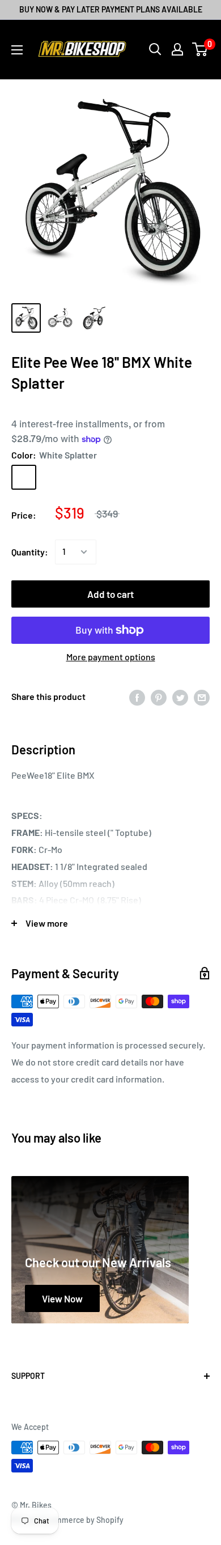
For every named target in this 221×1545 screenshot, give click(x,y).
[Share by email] (202, 697)
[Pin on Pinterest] (159, 697)
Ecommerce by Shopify (83, 1520)
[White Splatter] (24, 477)
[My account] (177, 49)
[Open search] (155, 49)
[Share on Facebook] (137, 697)
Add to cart (110, 594)
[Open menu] (17, 49)
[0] (200, 49)
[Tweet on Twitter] (180, 697)
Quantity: (29, 551)
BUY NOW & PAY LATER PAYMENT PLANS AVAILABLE (110, 9)
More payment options (110, 656)
